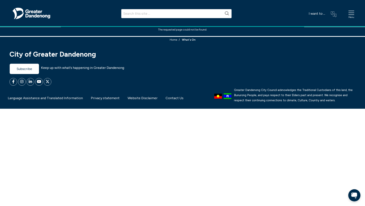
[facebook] (13, 82)
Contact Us (174, 98)
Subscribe (24, 69)
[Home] (31, 13)
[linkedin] (30, 82)
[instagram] (22, 82)
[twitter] (47, 82)
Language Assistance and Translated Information (45, 98)
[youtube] (39, 82)
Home (173, 39)
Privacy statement (105, 98)
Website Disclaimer (143, 98)
